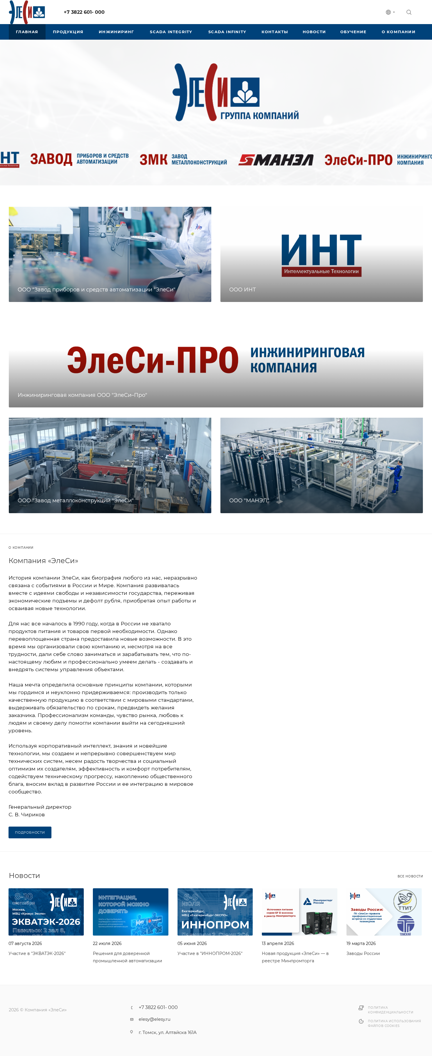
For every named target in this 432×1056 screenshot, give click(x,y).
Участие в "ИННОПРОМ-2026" (210, 953)
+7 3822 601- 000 (84, 12)
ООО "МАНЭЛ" (249, 500)
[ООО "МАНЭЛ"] (321, 465)
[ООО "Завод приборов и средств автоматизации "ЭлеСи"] (110, 254)
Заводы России (363, 953)
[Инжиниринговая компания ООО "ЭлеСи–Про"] (216, 359)
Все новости (410, 876)
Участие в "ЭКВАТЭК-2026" (37, 953)
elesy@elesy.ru (154, 1019)
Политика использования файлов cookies (394, 1023)
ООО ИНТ (242, 289)
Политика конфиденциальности (390, 1010)
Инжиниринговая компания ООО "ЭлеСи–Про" (82, 395)
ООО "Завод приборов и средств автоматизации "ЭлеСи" (96, 289)
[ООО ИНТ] (321, 254)
